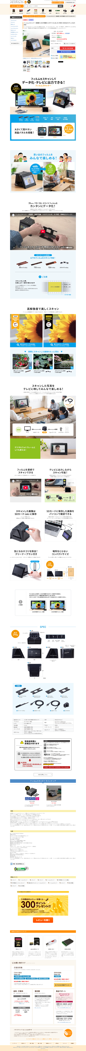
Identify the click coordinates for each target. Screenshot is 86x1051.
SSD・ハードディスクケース (23, 1047)
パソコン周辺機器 (46, 1047)
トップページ (14, 1043)
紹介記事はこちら (43, 774)
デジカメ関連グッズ (38, 1047)
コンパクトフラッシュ (34, 1046)
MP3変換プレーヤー (14, 32)
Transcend (51, 1047)
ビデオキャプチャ (14, 34)
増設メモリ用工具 (63, 1047)
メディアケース (56, 1047)
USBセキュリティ (70, 1047)
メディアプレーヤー (14, 28)
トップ (25, 16)
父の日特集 (22, 885)
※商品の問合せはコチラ (36, 58)
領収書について (48, 1043)
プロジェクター (13, 20)
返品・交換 (40, 1043)
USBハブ (12, 38)
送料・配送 (32, 1043)
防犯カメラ (13, 24)
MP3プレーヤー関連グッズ (56, 1046)
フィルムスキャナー (54, 882)
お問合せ (57, 1043)
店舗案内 (72, 1043)
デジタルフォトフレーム (47, 1046)
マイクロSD (23, 1046)
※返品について (26, 58)
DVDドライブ (13, 30)
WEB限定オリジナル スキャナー (18, 882)
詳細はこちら (21, 1003)
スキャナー (13, 22)
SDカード (28, 1046)
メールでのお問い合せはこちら (65, 1007)
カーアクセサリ (13, 40)
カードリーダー (13, 36)
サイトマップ (43, 1048)
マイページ (65, 1043)
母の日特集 (71, 882)
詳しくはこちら (38, 1007)
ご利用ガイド (23, 1043)
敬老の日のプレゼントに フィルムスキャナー (37, 882)
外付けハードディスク (65, 1046)
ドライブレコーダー (14, 26)
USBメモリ (19, 1046)
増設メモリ (40, 1046)
